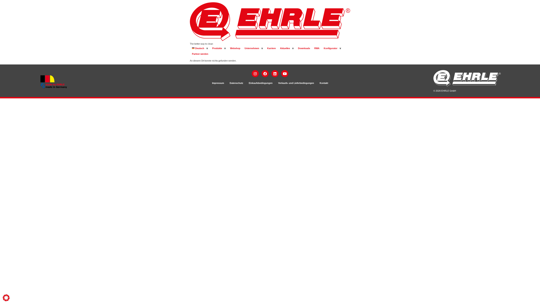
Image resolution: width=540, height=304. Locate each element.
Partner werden (200, 54)
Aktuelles (285, 48)
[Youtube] (284, 73)
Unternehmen (252, 48)
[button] (6, 298)
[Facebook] (265, 73)
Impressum (218, 83)
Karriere (271, 48)
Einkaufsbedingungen (261, 83)
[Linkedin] (274, 73)
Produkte (217, 48)
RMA (317, 48)
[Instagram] (255, 73)
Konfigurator (330, 48)
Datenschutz (236, 83)
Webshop (235, 48)
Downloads (304, 48)
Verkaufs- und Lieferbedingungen (296, 83)
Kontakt (324, 83)
